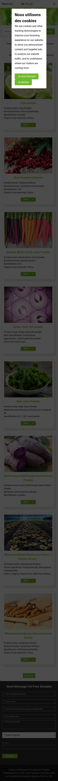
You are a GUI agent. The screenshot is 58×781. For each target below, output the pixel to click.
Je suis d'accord (26, 76)
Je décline (23, 82)
